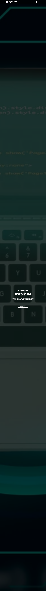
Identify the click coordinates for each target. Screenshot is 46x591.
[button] (37, 2)
